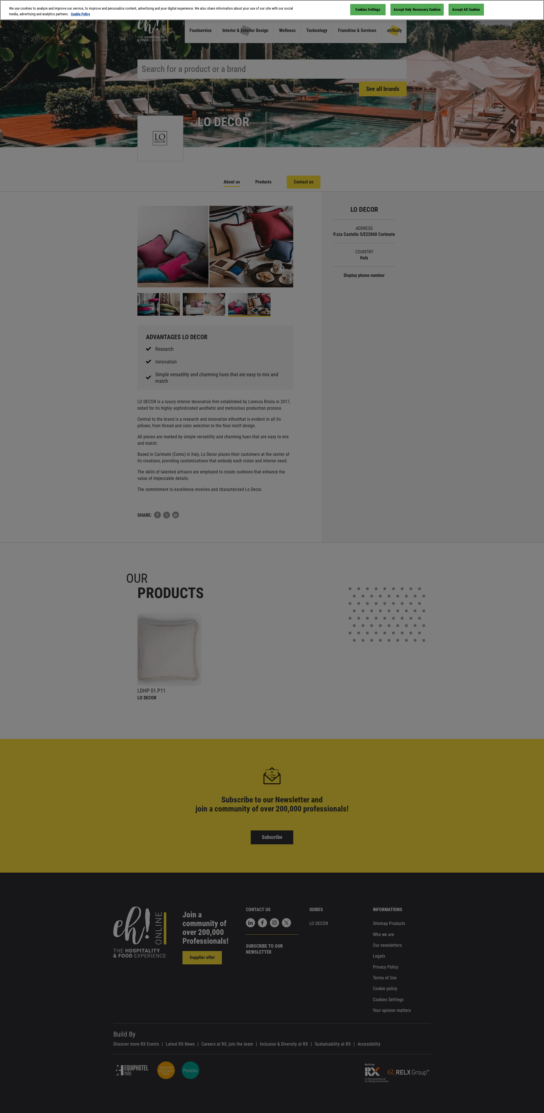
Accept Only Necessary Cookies (417, 9)
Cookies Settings (367, 9)
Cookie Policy (80, 14)
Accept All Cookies (466, 9)
